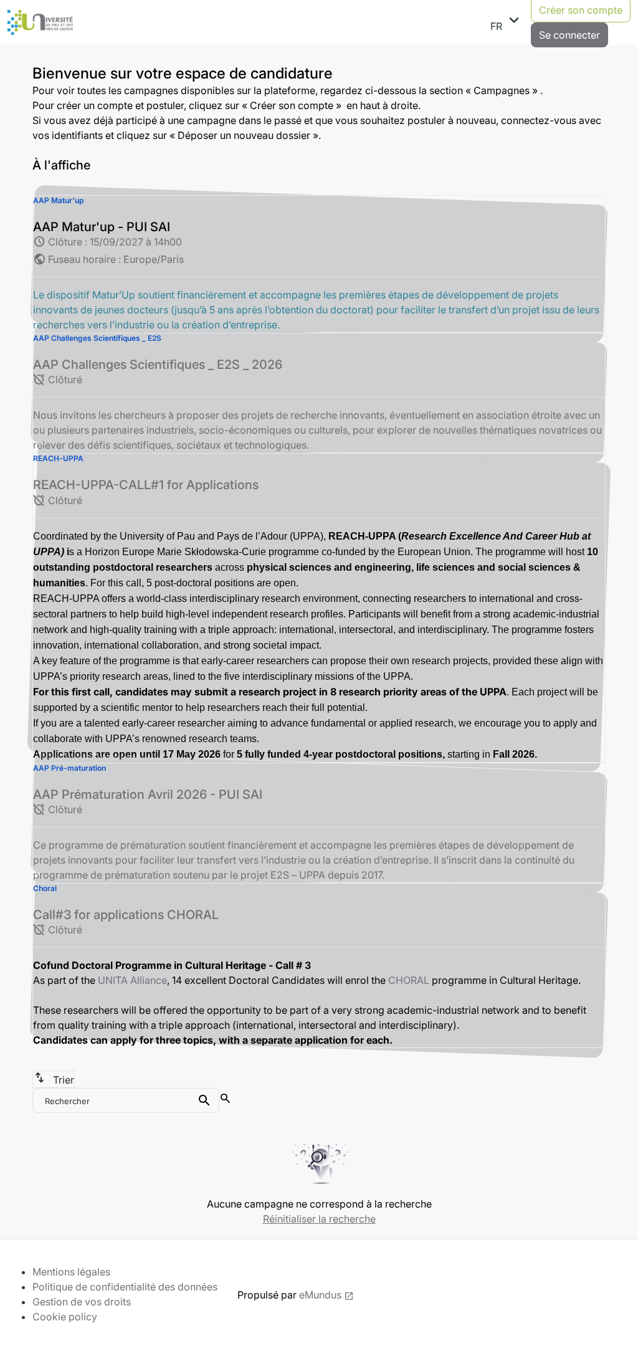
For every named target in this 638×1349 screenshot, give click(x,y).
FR (506, 21)
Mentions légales (71, 1272)
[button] (319, 264)
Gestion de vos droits (81, 1301)
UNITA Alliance (132, 980)
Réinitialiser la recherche (319, 1219)
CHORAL (408, 980)
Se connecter (569, 35)
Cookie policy (64, 1316)
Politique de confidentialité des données (124, 1286)
